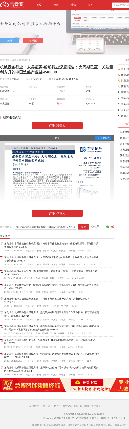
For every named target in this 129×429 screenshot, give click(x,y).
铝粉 (76, 405)
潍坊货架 (67, 405)
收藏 (96, 226)
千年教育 (96, 405)
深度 (90, 4)
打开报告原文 (57, 125)
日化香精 (85, 405)
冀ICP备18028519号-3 (113, 418)
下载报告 (105, 138)
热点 (56, 4)
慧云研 (46, 405)
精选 (73, 4)
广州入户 (56, 405)
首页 (39, 4)
